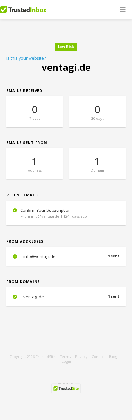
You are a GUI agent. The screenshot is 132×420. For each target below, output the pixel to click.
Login (66, 361)
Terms (65, 356)
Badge (114, 356)
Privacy (81, 356)
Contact (98, 356)
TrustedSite (45, 356)
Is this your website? (26, 58)
